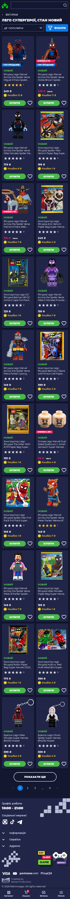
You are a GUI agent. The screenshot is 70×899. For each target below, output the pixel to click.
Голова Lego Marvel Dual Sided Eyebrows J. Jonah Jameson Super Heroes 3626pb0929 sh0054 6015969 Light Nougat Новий (52, 444)
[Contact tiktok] (13, 822)
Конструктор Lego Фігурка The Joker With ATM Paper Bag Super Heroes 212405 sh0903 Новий (17, 444)
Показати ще (35, 777)
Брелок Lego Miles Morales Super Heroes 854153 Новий (16, 738)
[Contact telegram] (20, 822)
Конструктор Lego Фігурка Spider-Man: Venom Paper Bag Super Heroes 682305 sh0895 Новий (51, 150)
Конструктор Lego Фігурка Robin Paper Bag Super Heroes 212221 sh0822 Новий (17, 664)
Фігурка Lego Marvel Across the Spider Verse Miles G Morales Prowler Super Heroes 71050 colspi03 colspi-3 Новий (51, 297)
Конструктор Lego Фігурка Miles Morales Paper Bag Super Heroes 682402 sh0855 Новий (51, 591)
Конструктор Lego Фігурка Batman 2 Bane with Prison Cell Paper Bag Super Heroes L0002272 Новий (51, 371)
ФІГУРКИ (12, 14)
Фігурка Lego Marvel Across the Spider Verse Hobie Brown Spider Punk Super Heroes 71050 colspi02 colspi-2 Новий (51, 77)
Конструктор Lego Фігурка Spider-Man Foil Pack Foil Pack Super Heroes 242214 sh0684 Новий (17, 518)
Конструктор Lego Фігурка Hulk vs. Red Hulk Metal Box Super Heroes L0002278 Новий (52, 664)
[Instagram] (5, 822)
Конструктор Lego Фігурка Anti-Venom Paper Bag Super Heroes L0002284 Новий (51, 224)
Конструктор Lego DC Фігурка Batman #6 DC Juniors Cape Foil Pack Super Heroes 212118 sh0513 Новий (17, 297)
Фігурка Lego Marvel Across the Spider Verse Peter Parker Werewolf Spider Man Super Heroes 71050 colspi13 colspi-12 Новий (52, 518)
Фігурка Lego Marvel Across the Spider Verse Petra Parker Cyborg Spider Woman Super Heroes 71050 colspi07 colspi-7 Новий (17, 371)
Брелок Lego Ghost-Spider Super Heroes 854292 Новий (49, 738)
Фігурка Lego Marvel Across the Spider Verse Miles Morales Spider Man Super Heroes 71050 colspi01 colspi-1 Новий (18, 150)
